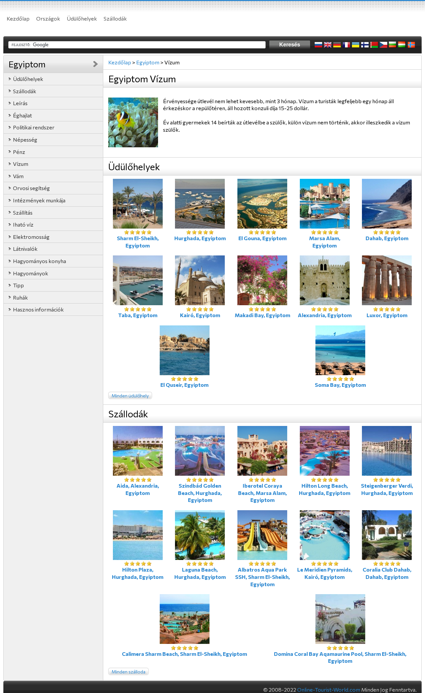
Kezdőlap (18, 18)
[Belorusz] (374, 45)
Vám (18, 176)
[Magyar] (402, 45)
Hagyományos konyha (39, 261)
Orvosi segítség (31, 188)
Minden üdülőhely (130, 395)
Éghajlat (22, 115)
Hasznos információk (38, 309)
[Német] (337, 45)
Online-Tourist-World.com (328, 689)
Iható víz (23, 224)
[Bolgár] (393, 45)
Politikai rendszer (33, 127)
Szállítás (23, 212)
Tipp (18, 285)
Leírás (20, 103)
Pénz (19, 152)
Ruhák (20, 297)
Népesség (25, 139)
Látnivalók (25, 248)
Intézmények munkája (39, 200)
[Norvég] (411, 45)
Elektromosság (31, 237)
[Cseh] (383, 45)
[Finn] (365, 45)
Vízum (20, 164)
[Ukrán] (356, 45)
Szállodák (115, 18)
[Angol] (328, 45)
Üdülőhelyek (82, 18)
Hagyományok (30, 273)
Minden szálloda (128, 671)
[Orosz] (318, 45)
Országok (48, 18)
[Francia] (346, 45)
